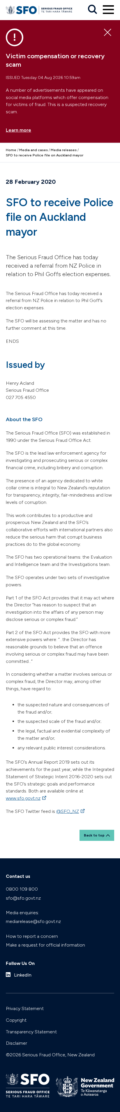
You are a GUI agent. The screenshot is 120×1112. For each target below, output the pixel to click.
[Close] (107, 33)
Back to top (94, 835)
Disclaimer (16, 1043)
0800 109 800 (22, 889)
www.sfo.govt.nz (26, 798)
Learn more (18, 130)
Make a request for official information (45, 945)
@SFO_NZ (71, 811)
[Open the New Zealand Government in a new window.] (85, 1086)
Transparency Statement (31, 1032)
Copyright (16, 1020)
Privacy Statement (25, 1008)
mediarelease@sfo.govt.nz (33, 921)
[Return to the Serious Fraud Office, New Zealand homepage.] (39, 10)
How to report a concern (32, 936)
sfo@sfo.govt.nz (23, 898)
